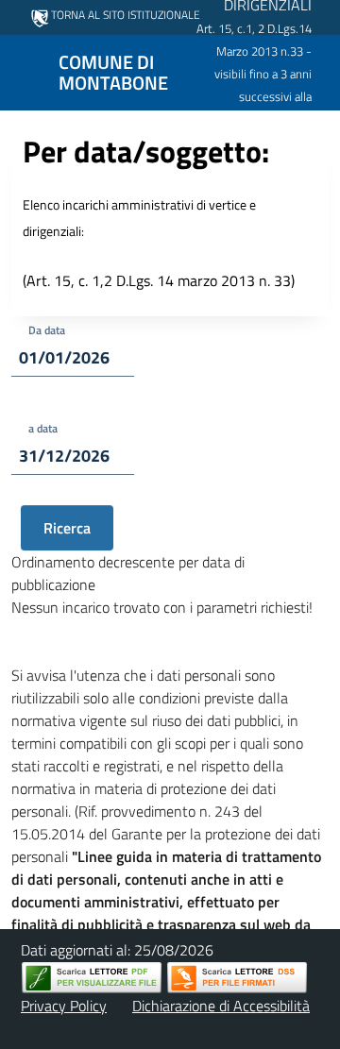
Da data (46, 330)
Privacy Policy (64, 1005)
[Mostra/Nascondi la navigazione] (22, 70)
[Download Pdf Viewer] (91, 977)
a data (43, 428)
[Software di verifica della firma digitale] (237, 977)
